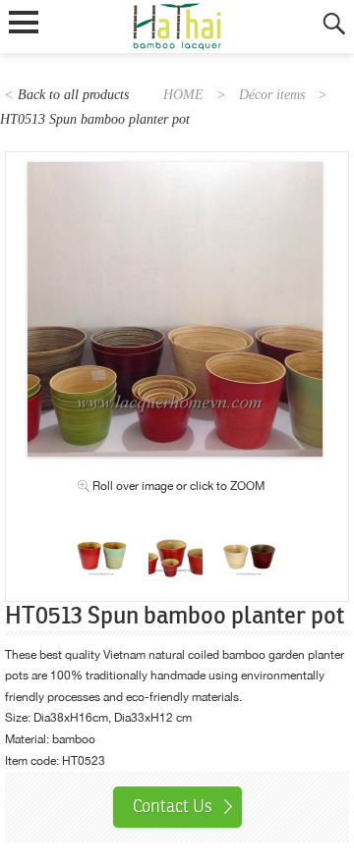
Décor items (272, 94)
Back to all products (73, 94)
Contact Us (172, 806)
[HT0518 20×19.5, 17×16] (102, 537)
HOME (183, 94)
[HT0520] (175, 537)
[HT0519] (249, 537)
